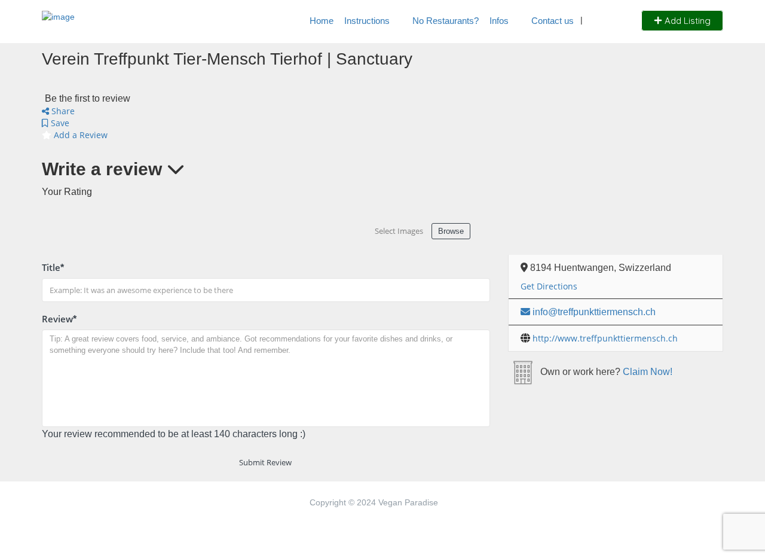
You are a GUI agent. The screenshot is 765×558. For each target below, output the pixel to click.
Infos (499, 21)
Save (58, 123)
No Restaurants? (445, 21)
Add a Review (79, 135)
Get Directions (549, 286)
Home (321, 21)
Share (62, 111)
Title (53, 267)
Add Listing (686, 20)
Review (59, 319)
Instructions (367, 21)
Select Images (399, 230)
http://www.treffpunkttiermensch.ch (605, 338)
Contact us (552, 21)
